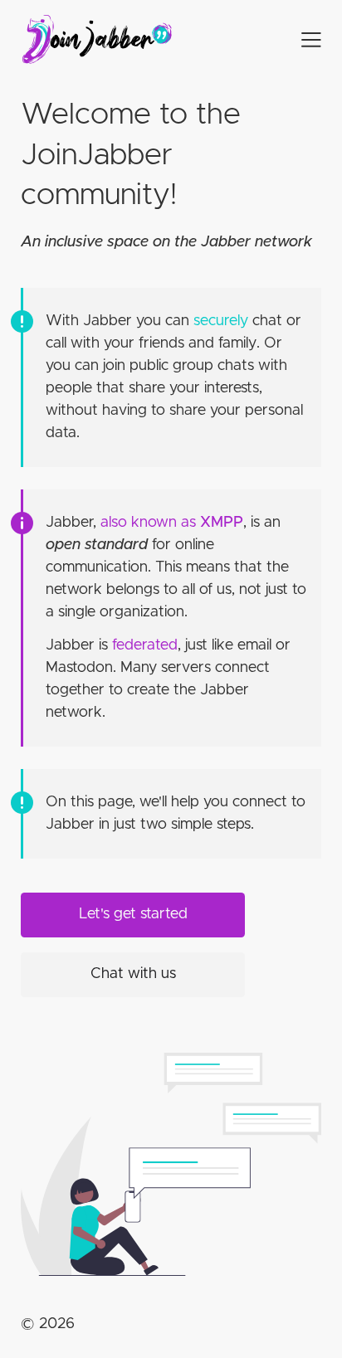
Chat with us (133, 973)
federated (145, 645)
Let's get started (133, 914)
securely (220, 321)
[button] (297, 39)
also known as (171, 522)
